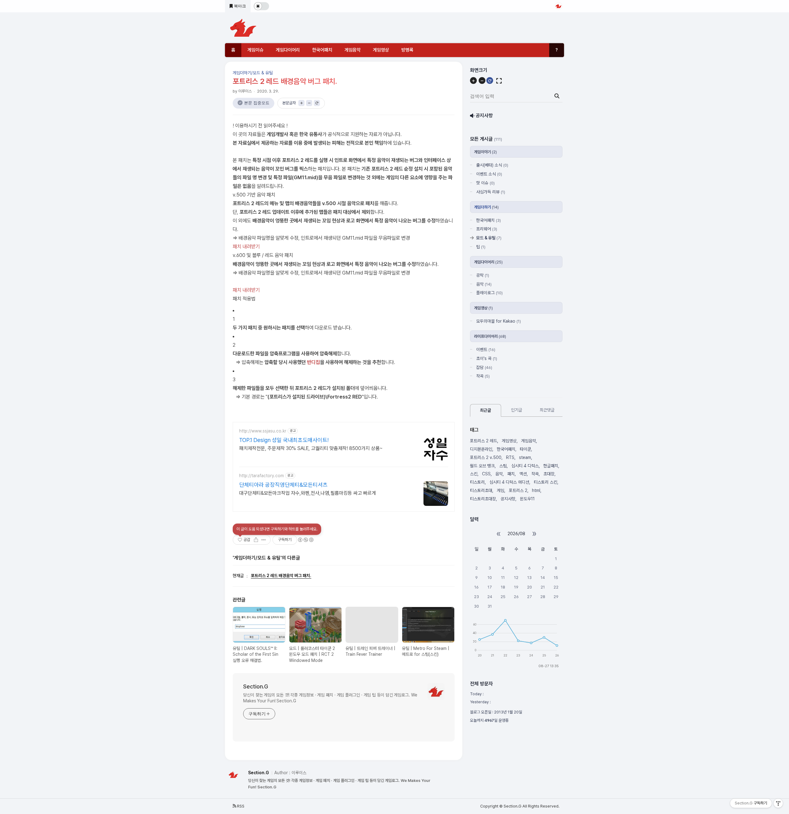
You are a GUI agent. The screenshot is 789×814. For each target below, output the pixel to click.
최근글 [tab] (485, 410)
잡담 (484, 367)
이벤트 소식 (489, 174)
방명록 (407, 50)
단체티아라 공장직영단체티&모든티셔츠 (283, 484)
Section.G (255, 686)
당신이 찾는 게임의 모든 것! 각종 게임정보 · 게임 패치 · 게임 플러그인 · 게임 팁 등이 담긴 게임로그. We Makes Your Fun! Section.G (330, 698)
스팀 (503, 465)
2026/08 (516, 533)
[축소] (482, 80)
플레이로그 (489, 293)
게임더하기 (486, 207)
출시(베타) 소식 (492, 165)
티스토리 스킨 (545, 482)
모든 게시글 (486, 139)
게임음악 (353, 50)
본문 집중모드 (256, 103)
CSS (486, 474)
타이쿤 (525, 449)
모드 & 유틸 (488, 238)
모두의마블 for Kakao (498, 321)
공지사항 (508, 498)
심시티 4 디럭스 (525, 465)
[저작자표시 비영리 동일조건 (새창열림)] (305, 539)
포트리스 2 (518, 490)
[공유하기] (256, 539)
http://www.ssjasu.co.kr (262, 430)
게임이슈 (255, 50)
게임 (500, 490)
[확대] (473, 80)
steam (525, 457)
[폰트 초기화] (317, 103)
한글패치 (550, 465)
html (536, 490)
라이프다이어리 (490, 336)
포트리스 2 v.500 (485, 457)
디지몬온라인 (481, 449)
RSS (240, 806)
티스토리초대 (481, 490)
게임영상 (381, 50)
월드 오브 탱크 (482, 465)
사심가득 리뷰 (490, 191)
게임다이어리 (288, 50)
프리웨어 (486, 229)
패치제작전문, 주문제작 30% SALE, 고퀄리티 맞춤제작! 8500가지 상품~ (311, 448)
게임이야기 (485, 152)
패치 (511, 474)
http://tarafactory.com (261, 475)
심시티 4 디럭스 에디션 (509, 482)
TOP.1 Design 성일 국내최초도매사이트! (284, 440)
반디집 (313, 362)
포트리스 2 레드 (483, 441)
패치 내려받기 (246, 246)
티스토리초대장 (483, 498)
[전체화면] (499, 80)
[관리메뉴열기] (778, 803)
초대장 (548, 474)
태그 (474, 430)
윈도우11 (527, 498)
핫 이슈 (485, 182)
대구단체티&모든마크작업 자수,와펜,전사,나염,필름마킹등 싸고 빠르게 (307, 493)
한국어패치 (322, 50)
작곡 (483, 376)
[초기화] (489, 80)
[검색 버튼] (556, 96)
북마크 (239, 6)
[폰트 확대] (301, 103)
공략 (482, 275)
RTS (510, 457)
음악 (484, 284)
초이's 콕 (486, 358)
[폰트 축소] (309, 103)
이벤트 (485, 349)
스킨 (473, 474)
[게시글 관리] (264, 539)
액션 (523, 474)
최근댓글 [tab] (547, 410)
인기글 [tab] (516, 410)
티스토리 (477, 482)
